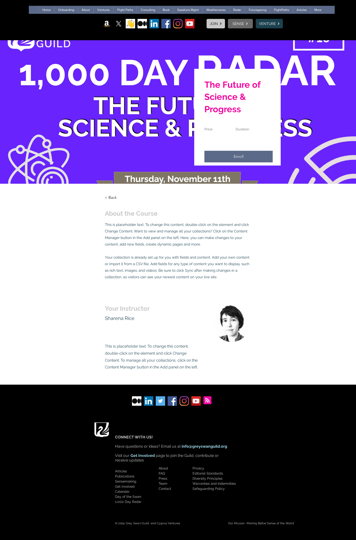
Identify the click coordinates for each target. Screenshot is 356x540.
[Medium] (142, 23)
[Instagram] (178, 23)
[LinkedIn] (154, 23)
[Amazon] (106, 23)
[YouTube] (189, 23)
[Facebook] (166, 23)
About (163, 468)
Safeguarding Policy (209, 489)
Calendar (122, 491)
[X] (118, 23)
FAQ (162, 473)
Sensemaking (125, 481)
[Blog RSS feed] (207, 400)
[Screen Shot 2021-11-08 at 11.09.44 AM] (130, 23)
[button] (238, 156)
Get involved (125, 486)
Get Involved (143, 455)
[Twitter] (160, 401)
